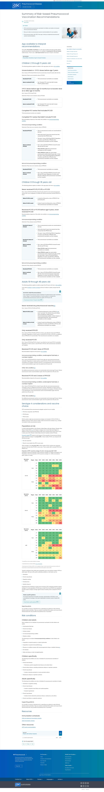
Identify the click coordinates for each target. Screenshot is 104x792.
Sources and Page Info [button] (28, 737)
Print (57, 737)
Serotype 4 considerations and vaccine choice (74, 58)
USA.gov (87, 789)
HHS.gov (83, 789)
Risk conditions (69, 61)
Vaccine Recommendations (72, 70)
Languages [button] (50, 779)
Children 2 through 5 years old (72, 51)
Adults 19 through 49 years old (72, 56)
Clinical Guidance (68, 758)
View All (18, 766)
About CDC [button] (29, 779)
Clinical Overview (71, 78)
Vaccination (42, 762)
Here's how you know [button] (78, 0)
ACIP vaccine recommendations (29, 727)
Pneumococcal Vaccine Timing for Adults (32, 300)
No (32, 744)
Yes (23, 744)
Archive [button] (60, 779)
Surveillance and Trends (69, 767)
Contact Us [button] (18, 779)
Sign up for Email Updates (46, 774)
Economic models (26, 435)
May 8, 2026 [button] (26, 22)
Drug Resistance (68, 769)
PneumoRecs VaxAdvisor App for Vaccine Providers (34, 58)
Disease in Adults (43, 764)
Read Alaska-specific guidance (30, 602)
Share (60, 737)
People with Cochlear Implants (73, 72)
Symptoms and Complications (45, 758)
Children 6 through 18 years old (72, 53)
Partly (28, 744)
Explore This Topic (27, 7)
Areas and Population (39, 563)
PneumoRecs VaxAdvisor (72, 74)
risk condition (57, 66)
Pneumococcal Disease (32, 4)
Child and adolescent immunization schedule (31, 718)
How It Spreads (43, 760)
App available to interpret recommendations (74, 49)
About (41, 756)
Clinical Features (70, 76)
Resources (68, 63)
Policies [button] (39, 779)
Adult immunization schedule (28, 720)
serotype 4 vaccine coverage (33, 287)
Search (80, 6)
